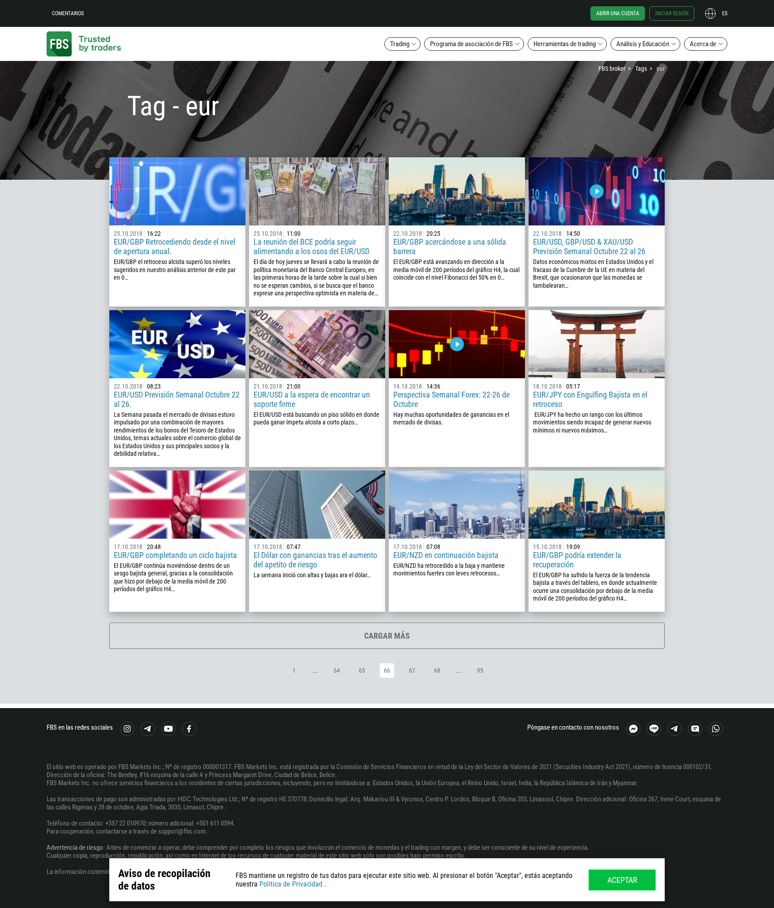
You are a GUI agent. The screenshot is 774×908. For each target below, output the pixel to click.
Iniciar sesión (671, 13)
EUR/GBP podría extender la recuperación (577, 559)
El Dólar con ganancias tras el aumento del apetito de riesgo (315, 559)
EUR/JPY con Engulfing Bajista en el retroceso (590, 399)
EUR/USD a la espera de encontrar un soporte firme (312, 399)
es (724, 13)
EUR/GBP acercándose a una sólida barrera (449, 246)
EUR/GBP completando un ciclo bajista (175, 555)
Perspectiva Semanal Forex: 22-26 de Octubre (451, 399)
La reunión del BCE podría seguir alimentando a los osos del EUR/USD (312, 246)
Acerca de (703, 44)
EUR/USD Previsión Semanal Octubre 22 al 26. (177, 399)
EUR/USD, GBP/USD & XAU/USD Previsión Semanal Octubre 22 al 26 (589, 246)
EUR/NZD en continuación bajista (446, 555)
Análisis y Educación (642, 44)
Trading (399, 44)
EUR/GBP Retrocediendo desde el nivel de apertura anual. (174, 246)
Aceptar (622, 880)
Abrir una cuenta (617, 13)
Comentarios (68, 13)
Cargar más (387, 635)
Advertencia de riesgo (75, 847)
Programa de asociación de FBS (471, 44)
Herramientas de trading (564, 44)
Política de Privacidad (290, 884)
